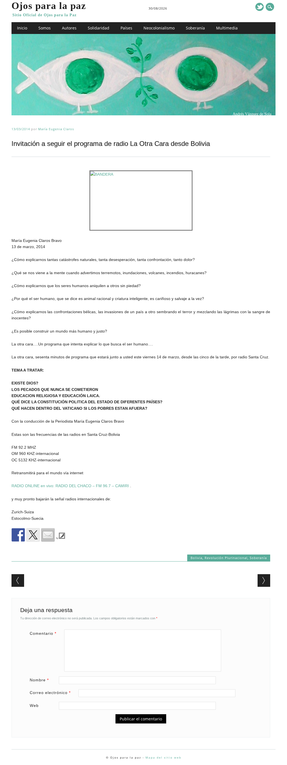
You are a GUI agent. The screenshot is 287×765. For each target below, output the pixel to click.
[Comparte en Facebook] (18, 535)
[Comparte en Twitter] (33, 535)
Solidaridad (98, 28)
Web (34, 705)
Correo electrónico (50, 692)
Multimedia (227, 28)
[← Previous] (17, 580)
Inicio (22, 28)
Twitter (259, 7)
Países (126, 28)
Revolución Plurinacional (226, 558)
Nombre (39, 680)
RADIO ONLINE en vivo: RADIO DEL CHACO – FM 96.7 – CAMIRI (70, 486)
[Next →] (264, 580)
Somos (44, 28)
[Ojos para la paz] (143, 114)
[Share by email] (48, 535)
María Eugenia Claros (56, 129)
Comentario (43, 633)
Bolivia (196, 558)
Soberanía (195, 28)
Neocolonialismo (159, 28)
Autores (69, 28)
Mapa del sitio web (163, 757)
